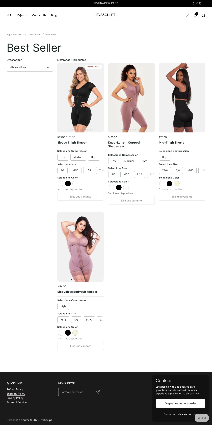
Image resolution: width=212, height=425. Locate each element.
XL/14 (102, 170)
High (93, 157)
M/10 (75, 170)
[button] (203, 15)
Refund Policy (15, 389)
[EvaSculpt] (106, 15)
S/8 (178, 170)
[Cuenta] (188, 15)
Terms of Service (17, 402)
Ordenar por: (14, 60)
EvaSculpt (46, 420)
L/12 (88, 170)
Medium (78, 157)
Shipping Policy (16, 393)
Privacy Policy (15, 398)
